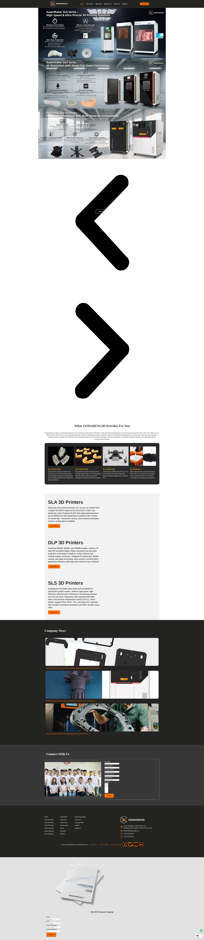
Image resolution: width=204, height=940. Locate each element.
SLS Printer (109, 469)
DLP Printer (81, 469)
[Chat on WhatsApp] (201, 932)
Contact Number (109, 769)
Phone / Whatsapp (51, 925)
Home (82, 4)
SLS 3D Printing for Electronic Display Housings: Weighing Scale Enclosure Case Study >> (73, 668)
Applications (108, 4)
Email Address (109, 765)
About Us (117, 4)
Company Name (109, 773)
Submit (109, 795)
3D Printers (89, 4)
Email (47, 921)
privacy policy (93, 844)
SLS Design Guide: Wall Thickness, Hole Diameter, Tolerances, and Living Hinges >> (71, 701)
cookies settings (104, 844)
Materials (99, 4)
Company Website (51, 929)
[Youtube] (136, 844)
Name (48, 917)
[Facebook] (125, 844)
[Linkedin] (141, 844)
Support (124, 4)
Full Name (107, 761)
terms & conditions (115, 844)
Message (107, 782)
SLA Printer (54, 469)
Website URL (108, 778)
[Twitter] (130, 844)
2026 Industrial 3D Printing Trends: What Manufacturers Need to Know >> (68, 733)
